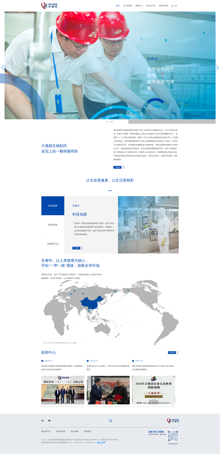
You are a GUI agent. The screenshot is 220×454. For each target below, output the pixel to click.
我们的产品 (150, 6)
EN (176, 6)
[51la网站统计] (101, 442)
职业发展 (74, 431)
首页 (118, 6)
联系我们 (87, 431)
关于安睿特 (127, 6)
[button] (106, 121)
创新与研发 (163, 6)
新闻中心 (139, 6)
